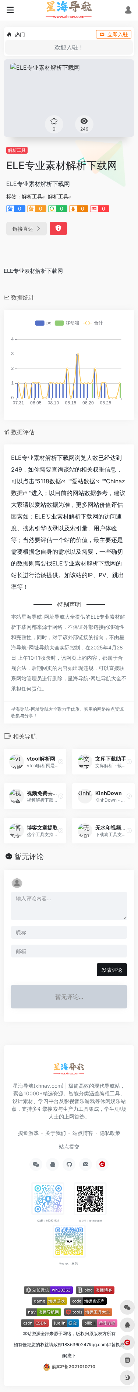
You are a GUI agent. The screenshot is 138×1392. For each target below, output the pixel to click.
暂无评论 (29, 856)
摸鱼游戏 (28, 1133)
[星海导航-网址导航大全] (69, 1071)
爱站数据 (83, 481)
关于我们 (55, 1133)
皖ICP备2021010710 (73, 1366)
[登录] (128, 11)
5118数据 (49, 481)
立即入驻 (117, 34)
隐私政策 (110, 1133)
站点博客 (82, 1133)
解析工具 (17, 150)
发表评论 (112, 970)
